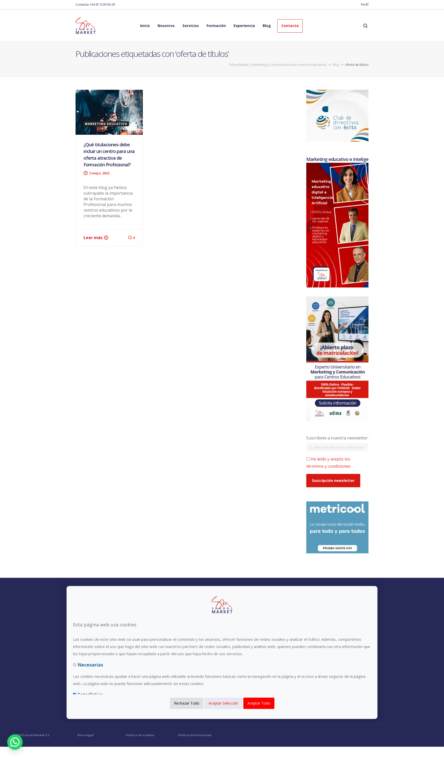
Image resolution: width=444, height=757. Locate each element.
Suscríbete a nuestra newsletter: (337, 438)
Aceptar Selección (223, 703)
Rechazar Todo (186, 703)
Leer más (93, 237)
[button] (15, 742)
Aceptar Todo (258, 703)
